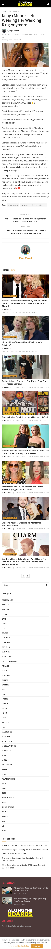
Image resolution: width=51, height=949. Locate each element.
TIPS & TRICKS (8, 807)
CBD (3, 628)
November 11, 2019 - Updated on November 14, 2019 (20, 312)
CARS (4, 619)
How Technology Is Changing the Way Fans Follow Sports (25, 849)
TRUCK (5, 821)
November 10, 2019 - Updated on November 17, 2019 (20, 351)
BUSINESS (6, 614)
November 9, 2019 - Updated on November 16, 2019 (31, 457)
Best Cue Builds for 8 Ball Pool (14, 854)
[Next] (28, 576)
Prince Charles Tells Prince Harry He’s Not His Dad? (25, 417)
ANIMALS (5, 605)
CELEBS (5, 633)
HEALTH (5, 703)
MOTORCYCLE (8, 750)
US (3, 826)
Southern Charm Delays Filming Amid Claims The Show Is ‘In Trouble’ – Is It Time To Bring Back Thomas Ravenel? (24, 562)
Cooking (6, 642)
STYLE (4, 788)
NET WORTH (7, 765)
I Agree (36, 946)
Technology (8, 798)
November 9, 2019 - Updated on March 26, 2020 (30, 421)
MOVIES (5, 755)
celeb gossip (13, 205)
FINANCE (5, 666)
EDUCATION (7, 656)
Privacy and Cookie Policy (18, 946)
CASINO (5, 623)
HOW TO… (6, 717)
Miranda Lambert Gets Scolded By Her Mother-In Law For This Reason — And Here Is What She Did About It (24, 303)
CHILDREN (6, 638)
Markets (6, 736)
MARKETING (7, 732)
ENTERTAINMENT (14, 11)
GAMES (5, 680)
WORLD (5, 830)
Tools (5, 812)
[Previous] (23, 576)
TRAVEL (5, 816)
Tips (4, 802)
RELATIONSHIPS (8, 779)
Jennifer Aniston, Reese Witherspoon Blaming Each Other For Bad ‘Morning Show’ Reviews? (25, 452)
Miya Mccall (14, 31)
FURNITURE (7, 675)
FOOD (4, 670)
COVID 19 (6, 647)
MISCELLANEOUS (9, 746)
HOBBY (5, 708)
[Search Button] (46, 585)
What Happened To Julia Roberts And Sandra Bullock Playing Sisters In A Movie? (22, 488)
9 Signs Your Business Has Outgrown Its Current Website (24, 845)
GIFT (4, 689)
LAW (3, 727)
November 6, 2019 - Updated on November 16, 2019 (31, 568)
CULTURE (6, 652)
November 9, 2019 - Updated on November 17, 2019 (31, 387)
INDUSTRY (6, 722)
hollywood (25, 205)
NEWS (4, 769)
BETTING (6, 609)
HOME (4, 713)
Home (4, 11)
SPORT (5, 783)
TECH (4, 793)
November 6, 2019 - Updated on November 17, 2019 (31, 529)
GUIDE (4, 694)
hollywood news (39, 205)
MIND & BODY (7, 741)
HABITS (5, 699)
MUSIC (4, 760)
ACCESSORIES (7, 600)
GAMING (5, 685)
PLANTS (5, 774)
